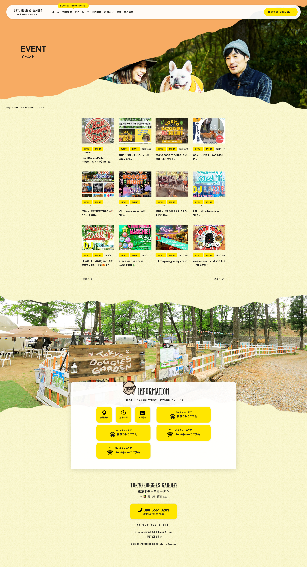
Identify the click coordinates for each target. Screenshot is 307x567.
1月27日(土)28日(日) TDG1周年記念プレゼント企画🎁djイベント (98, 265)
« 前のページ (87, 278)
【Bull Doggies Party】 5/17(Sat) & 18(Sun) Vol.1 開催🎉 (97, 161)
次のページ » (219, 278)
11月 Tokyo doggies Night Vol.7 (171, 261)
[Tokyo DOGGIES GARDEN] (27, 12)
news (86, 149)
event (98, 149)
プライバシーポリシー (160, 524)
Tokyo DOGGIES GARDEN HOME (19, 107)
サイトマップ (142, 524)
